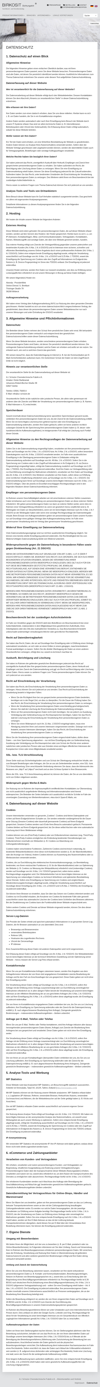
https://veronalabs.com (66, 1088)
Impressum (79, 1383)
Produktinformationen (12, 15)
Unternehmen (43, 15)
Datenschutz (92, 1383)
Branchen (31, 15)
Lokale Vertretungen (63, 15)
